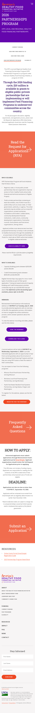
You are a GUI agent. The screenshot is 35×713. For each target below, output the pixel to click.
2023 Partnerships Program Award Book (17, 559)
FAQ (3, 630)
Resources (6, 622)
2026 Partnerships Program (12, 60)
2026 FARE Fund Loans (17, 56)
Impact (4, 626)
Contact (5, 637)
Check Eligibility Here (16, 246)
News (4, 633)
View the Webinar (16, 329)
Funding (5, 606)
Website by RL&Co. (5, 689)
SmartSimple (20, 460)
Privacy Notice (12, 703)
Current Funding (17, 47)
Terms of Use (5, 703)
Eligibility (28, 60)
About (4, 588)
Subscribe (9, 677)
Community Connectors (9, 599)
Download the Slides (16, 339)
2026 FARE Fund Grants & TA (17, 51)
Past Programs (6, 612)
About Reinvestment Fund (10, 593)
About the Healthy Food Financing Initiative (16, 590)
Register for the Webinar (17, 402)
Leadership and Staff (8, 596)
